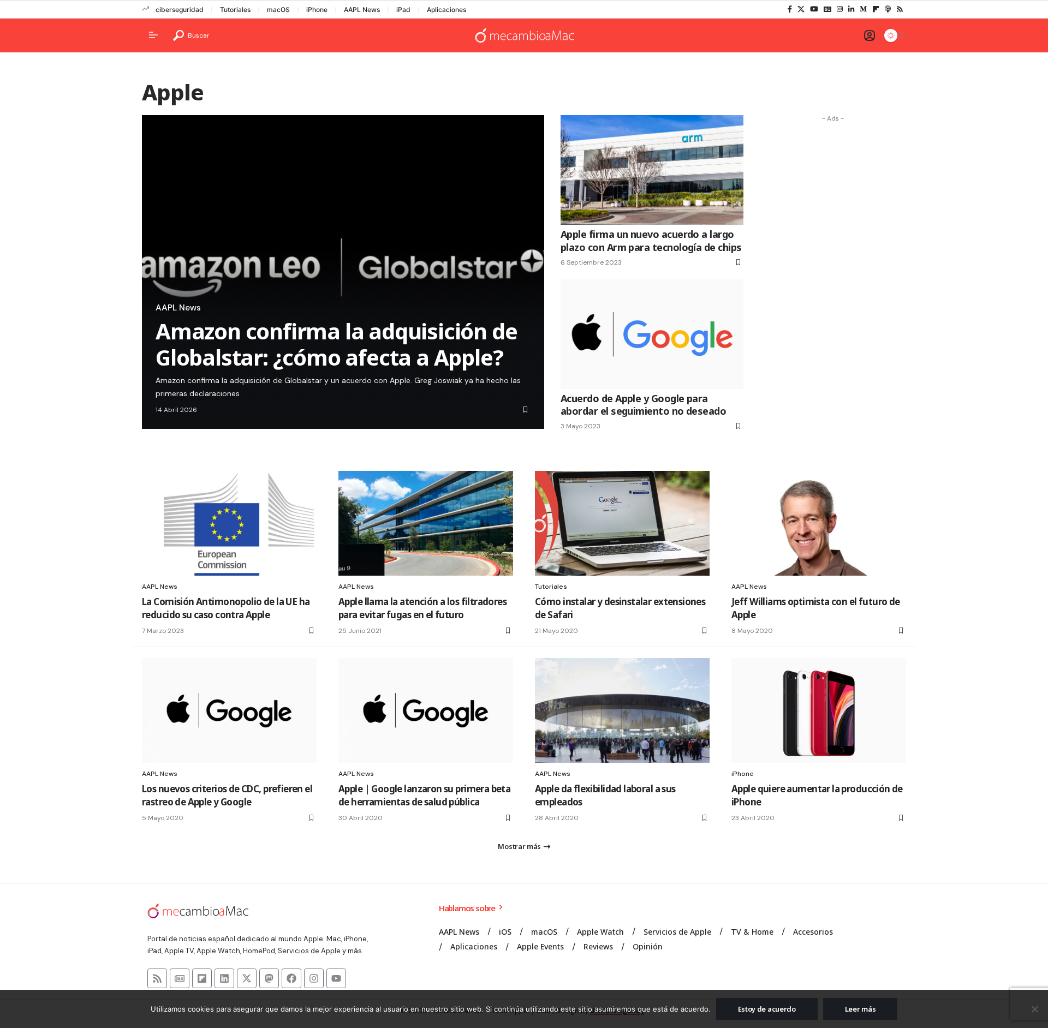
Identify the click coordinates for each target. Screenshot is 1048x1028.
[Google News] (827, 9)
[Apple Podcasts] (888, 9)
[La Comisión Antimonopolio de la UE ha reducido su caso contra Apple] (229, 523)
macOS (278, 9)
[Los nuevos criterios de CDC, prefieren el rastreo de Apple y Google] (229, 710)
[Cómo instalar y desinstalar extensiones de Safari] (622, 523)
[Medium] (863, 9)
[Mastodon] (269, 978)
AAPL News (362, 9)
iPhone (316, 9)
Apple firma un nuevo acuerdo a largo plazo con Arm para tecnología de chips (651, 240)
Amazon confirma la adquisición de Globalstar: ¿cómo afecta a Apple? (336, 344)
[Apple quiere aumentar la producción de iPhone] (818, 710)
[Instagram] (839, 9)
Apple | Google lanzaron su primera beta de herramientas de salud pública (424, 795)
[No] (1034, 1008)
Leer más (860, 1009)
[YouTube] (814, 9)
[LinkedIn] (851, 9)
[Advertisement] (833, 291)
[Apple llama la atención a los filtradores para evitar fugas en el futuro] (425, 523)
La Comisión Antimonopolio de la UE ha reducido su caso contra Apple (225, 608)
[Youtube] (336, 978)
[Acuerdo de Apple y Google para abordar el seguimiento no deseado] (652, 334)
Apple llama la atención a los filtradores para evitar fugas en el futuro (422, 608)
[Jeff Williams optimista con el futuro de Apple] (818, 523)
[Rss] (900, 9)
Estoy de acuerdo (767, 1009)
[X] (801, 9)
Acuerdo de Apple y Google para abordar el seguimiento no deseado (643, 404)
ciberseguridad (180, 9)
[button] (191, 35)
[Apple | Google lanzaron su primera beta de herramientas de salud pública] (425, 710)
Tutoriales (235, 9)
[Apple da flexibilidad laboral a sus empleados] (622, 710)
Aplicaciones (446, 9)
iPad (403, 9)
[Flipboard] (876, 9)
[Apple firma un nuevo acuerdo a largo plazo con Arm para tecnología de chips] (652, 170)
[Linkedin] (224, 978)
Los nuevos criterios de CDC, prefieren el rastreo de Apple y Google (227, 795)
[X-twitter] (247, 978)
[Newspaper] (179, 978)
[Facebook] (790, 9)
